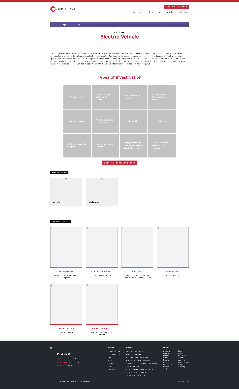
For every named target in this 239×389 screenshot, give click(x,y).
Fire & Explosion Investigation (137, 357)
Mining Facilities (77, 97)
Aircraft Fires (133, 121)
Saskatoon (182, 355)
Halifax (165, 358)
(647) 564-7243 (137, 243)
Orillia (165, 369)
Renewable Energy (77, 121)
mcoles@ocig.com (172, 250)
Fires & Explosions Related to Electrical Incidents (161, 145)
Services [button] (149, 12)
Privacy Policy (183, 381)
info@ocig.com (73, 365)
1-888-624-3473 (74, 359)
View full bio (66, 265)
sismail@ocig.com (137, 250)
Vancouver (182, 360)
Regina (180, 353)
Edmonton (167, 355)
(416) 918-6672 (66, 243)
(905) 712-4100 (66, 236)
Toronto (181, 358)
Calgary (166, 353)
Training (111, 363)
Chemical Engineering (134, 366)
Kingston (166, 360)
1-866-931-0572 (74, 362)
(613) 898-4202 (66, 300)
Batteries (162, 121)
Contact (111, 366)
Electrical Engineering (134, 354)
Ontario (166, 367)
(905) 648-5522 (137, 236)
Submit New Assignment (175, 6)
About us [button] (137, 12)
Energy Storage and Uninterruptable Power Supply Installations (134, 145)
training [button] (170, 12)
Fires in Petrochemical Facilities (133, 97)
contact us (183, 12)
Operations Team (114, 354)
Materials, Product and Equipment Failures (141, 363)
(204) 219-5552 (173, 236)
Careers (110, 357)
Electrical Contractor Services (104, 145)
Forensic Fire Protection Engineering (139, 369)
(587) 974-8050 (172, 243)
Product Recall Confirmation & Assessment (158, 97)
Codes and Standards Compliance (76, 145)
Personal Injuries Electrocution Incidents (102, 97)
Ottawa (180, 351)
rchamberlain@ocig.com (101, 306)
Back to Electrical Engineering (119, 163)
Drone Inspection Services (135, 375)
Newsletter (112, 369)
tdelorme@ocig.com (66, 306)
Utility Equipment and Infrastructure (105, 121)
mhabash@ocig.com (66, 250)
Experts (159, 12)
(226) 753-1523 (102, 300)
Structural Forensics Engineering (138, 360)
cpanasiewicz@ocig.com (101, 249)
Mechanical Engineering (134, 351)
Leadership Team (114, 351)
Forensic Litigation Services (136, 372)
